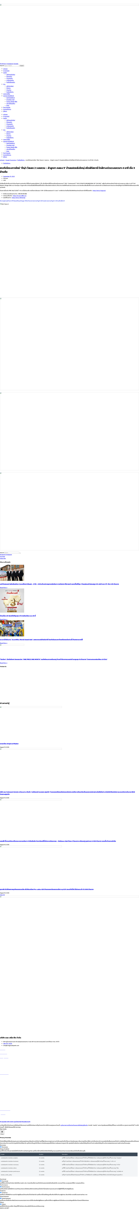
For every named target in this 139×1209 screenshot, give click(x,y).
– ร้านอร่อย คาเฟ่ (4, 1094)
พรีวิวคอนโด (5, 1061)
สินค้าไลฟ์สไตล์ (10, 98)
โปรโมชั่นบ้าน (10, 92)
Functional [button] (3, 1179)
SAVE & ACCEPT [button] (4, 1208)
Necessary (5, 1147)
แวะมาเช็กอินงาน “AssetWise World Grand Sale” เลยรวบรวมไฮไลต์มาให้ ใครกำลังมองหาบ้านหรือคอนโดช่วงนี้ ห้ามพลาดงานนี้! (41, 639)
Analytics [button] (3, 1191)
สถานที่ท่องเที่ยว (10, 103)
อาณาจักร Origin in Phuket (9, 743)
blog (7, 105)
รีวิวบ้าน (8, 88)
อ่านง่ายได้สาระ (7, 109)
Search (2, 66)
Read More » (3, 587)
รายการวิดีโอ (6, 94)
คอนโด (5, 73)
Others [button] (2, 1202)
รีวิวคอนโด (9, 76)
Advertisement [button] (4, 1196)
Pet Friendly (6, 107)
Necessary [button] (3, 1145)
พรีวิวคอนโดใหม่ (10, 75)
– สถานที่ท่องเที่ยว (5, 1098)
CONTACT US (6, 1118)
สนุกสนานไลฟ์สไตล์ (8, 96)
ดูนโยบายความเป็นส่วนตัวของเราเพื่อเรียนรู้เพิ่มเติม (74, 1125)
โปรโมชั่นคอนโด (10, 82)
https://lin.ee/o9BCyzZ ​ (20, 196)
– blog (2, 1092)
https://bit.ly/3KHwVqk (18, 198)
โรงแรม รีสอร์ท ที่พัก (11, 102)
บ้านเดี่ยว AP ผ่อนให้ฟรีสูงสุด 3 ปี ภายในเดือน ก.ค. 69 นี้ (18, 616)
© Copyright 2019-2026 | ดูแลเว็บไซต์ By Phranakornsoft (15, 1121)
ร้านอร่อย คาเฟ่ (10, 100)
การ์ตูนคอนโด (10, 80)
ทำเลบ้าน (8, 90)
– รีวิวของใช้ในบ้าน (5, 1096)
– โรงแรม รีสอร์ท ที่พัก (6, 1100)
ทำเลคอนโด (9, 78)
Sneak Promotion (11, 160)
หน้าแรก (5, 69)
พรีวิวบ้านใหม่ (10, 86)
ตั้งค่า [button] (1, 1129)
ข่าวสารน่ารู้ (6, 71)
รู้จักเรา (5, 111)
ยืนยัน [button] (5, 1129)
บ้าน (4, 84)
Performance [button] (4, 1185)
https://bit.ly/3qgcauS (99, 190)
